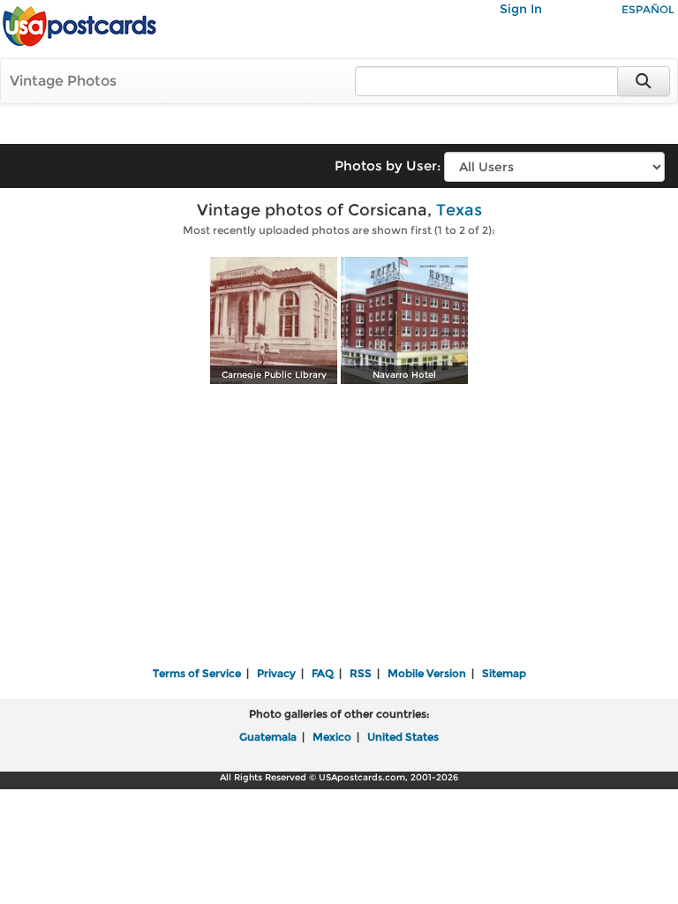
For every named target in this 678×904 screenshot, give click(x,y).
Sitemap (504, 673)
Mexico (332, 736)
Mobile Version (427, 673)
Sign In (521, 9)
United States (403, 736)
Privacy (276, 673)
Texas (459, 210)
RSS (361, 673)
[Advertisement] (339, 527)
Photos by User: (388, 165)
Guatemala (268, 736)
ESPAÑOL (648, 9)
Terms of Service (197, 673)
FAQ (323, 673)
